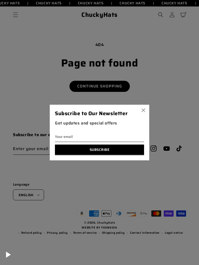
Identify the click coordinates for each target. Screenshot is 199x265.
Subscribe (100, 149)
